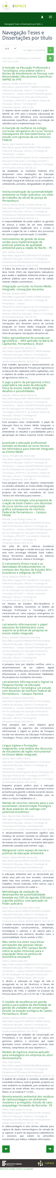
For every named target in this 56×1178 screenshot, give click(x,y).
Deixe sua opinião (25, 1168)
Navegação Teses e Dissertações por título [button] (22, 24)
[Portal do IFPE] (12, 1163)
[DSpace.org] (46, 1163)
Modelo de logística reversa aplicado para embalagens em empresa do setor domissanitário (27, 1055)
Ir (50, 50)
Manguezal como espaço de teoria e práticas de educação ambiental (25, 851)
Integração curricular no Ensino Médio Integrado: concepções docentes (26, 287)
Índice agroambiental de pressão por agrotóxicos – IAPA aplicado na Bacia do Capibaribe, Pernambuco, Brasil (27, 341)
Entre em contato (7, 1168)
